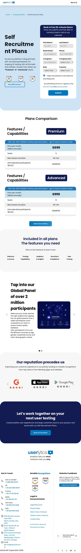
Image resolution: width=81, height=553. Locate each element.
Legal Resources (36, 505)
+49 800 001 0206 (12, 505)
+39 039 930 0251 (12, 511)
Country (62, 67)
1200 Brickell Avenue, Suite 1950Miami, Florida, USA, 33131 (12, 519)
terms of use (48, 87)
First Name (48, 43)
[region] (40, 314)
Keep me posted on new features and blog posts (58, 77)
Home (8, 15)
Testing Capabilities (25, 257)
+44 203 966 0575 (12, 488)
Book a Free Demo (40, 224)
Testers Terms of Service (39, 515)
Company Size (65, 59)
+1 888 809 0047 (11, 482)
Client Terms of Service (38, 512)
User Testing (69, 257)
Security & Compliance (54, 257)
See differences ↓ (14, 84)
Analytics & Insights (40, 257)
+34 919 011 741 (11, 499)
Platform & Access (10, 257)
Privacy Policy (35, 508)
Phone (61, 51)
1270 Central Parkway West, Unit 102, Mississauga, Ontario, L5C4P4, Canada (12, 536)
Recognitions (44, 473)
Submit (58, 93)
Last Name (64, 43)
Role (45, 67)
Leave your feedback (69, 485)
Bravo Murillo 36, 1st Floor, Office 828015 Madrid (11, 528)
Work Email (48, 51)
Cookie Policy (35, 519)
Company (48, 59)
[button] (6, 314)
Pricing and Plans (19, 15)
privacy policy (62, 87)
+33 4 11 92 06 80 (11, 493)
